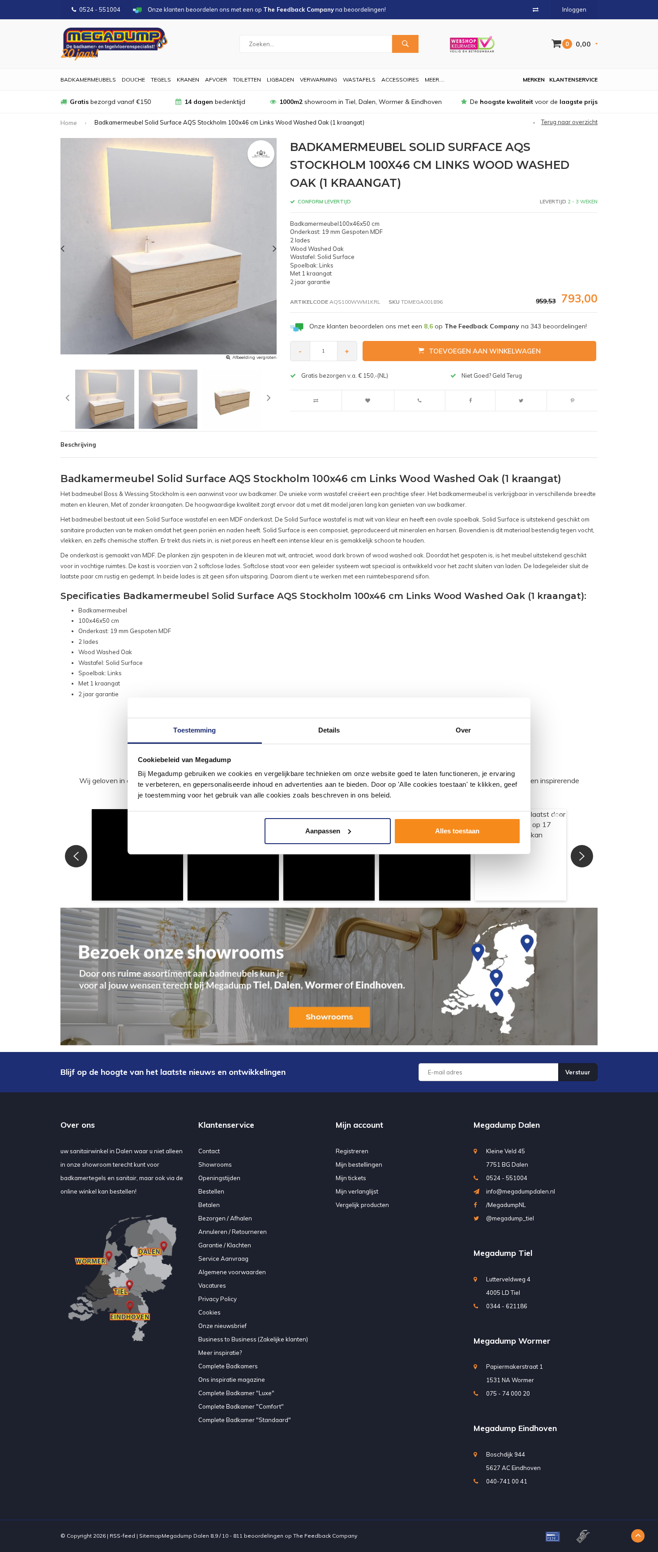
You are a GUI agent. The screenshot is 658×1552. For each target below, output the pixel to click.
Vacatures (212, 1285)
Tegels (161, 79)
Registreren (352, 1151)
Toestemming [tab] (194, 730)
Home (68, 122)
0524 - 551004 (99, 9)
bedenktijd (214, 102)
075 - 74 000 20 (508, 1393)
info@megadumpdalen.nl (520, 1191)
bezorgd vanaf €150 (110, 102)
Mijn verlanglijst (357, 1191)
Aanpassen (322, 831)
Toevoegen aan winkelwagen (485, 351)
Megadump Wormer (512, 1341)
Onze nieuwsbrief (222, 1325)
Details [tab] (329, 730)
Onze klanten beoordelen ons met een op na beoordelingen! (448, 326)
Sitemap (150, 1535)
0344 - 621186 (506, 1306)
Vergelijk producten (362, 1204)
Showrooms (215, 1164)
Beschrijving (78, 444)
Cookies (209, 1312)
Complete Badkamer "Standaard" (244, 1419)
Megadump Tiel (503, 1253)
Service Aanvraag (223, 1258)
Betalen (209, 1204)
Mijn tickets (351, 1177)
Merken (534, 79)
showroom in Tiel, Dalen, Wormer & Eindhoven (360, 102)
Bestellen (211, 1191)
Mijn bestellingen (359, 1164)
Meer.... (434, 79)
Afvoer (216, 79)
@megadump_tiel (510, 1218)
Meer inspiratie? (220, 1352)
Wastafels (359, 79)
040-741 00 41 (506, 1481)
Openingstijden (219, 1177)
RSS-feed (122, 1535)
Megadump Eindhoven (515, 1428)
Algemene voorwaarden (232, 1272)
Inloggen (574, 9)
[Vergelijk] (535, 9)
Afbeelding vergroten (254, 357)
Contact (209, 1151)
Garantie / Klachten (224, 1245)
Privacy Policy (217, 1298)
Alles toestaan (457, 831)
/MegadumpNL (506, 1204)
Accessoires (400, 79)
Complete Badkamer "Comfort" (241, 1406)
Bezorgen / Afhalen (225, 1218)
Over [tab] (463, 730)
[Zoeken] (405, 44)
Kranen (188, 79)
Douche (133, 79)
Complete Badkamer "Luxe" (236, 1393)
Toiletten (247, 79)
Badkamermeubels (88, 79)
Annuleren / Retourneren (232, 1231)
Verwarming (318, 79)
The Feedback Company (325, 1535)
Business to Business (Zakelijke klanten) (253, 1339)
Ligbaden (280, 79)
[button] (137, 855)
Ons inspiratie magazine (231, 1379)
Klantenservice (573, 79)
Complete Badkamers (228, 1366)
